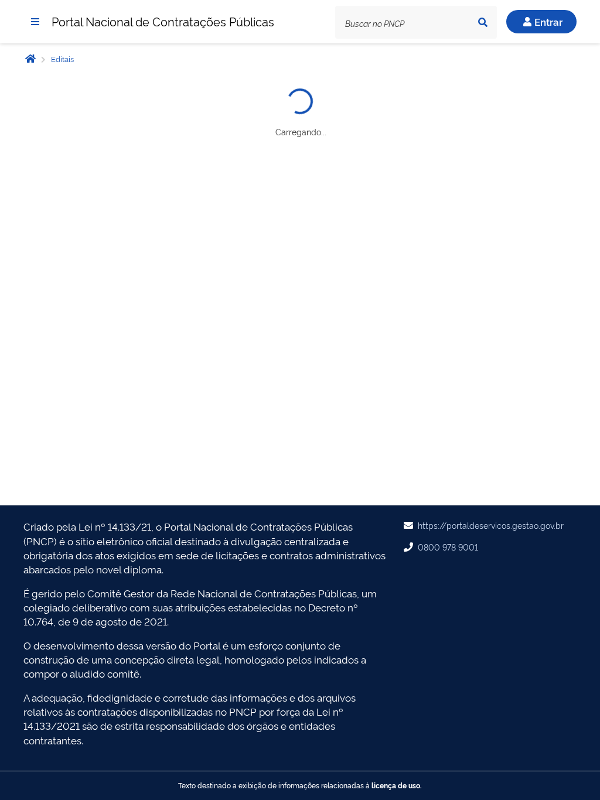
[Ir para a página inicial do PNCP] (30, 58)
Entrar (548, 21)
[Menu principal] (35, 21)
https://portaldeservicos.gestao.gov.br (491, 525)
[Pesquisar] (482, 22)
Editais (61, 58)
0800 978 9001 (448, 546)
